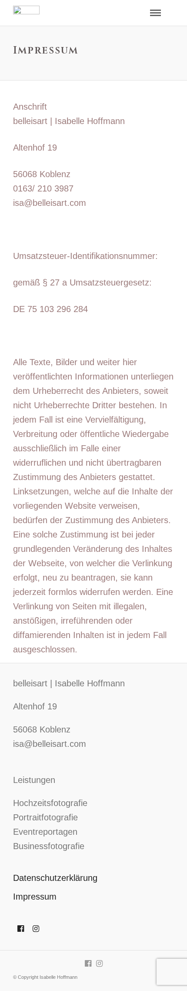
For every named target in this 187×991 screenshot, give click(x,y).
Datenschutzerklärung (55, 878)
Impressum (35, 896)
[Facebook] (20, 929)
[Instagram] (36, 929)
